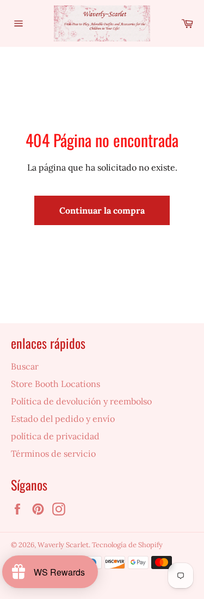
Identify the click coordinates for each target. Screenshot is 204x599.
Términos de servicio (53, 453)
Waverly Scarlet (63, 544)
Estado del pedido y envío (63, 418)
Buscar (25, 366)
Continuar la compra (102, 210)
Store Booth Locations (55, 383)
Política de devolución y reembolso (81, 401)
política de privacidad (55, 436)
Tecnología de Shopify (127, 544)
